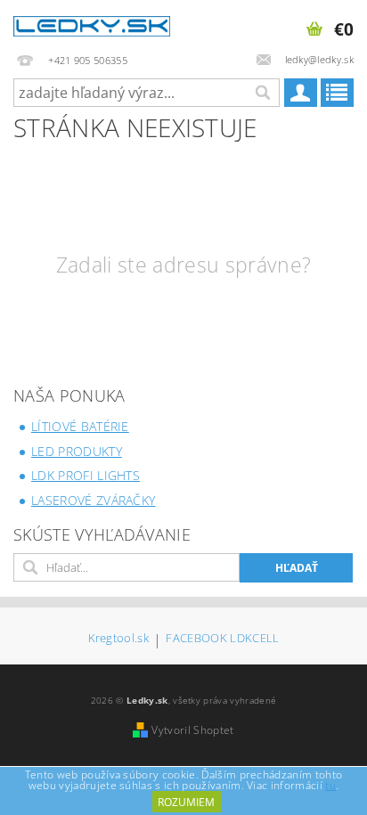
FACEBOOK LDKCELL (222, 639)
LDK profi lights (85, 475)
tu (330, 785)
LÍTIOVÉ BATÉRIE (80, 426)
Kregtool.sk (119, 639)
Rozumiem (186, 802)
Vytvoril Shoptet (192, 730)
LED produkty (76, 451)
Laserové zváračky (93, 500)
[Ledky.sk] (91, 23)
